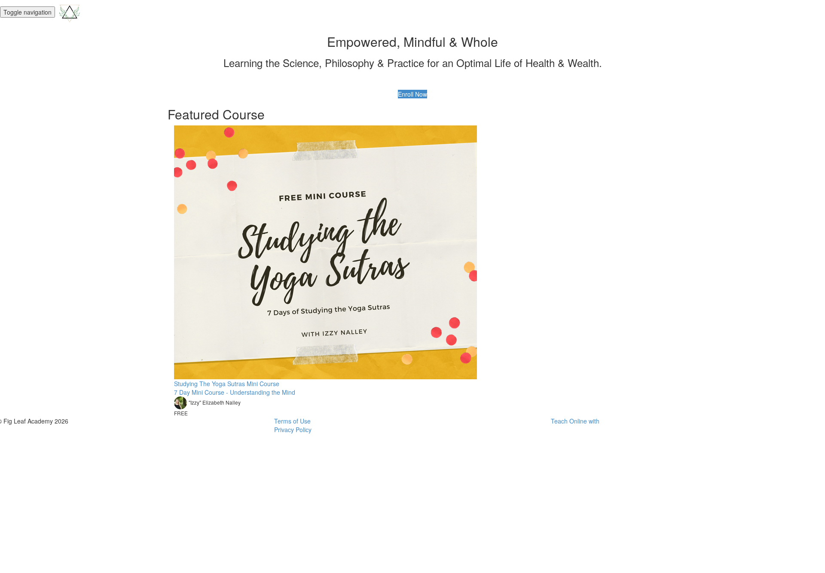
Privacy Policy (293, 429)
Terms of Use (292, 421)
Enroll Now (412, 94)
